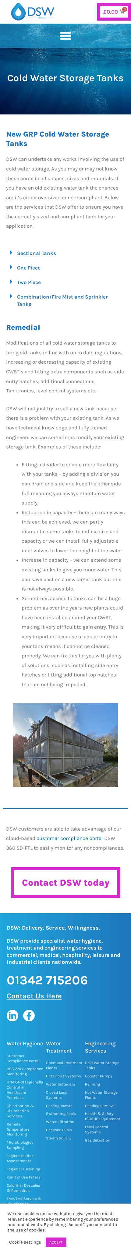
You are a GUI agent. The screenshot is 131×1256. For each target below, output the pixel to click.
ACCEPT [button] (56, 1242)
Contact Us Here (34, 996)
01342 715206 (47, 980)
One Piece (29, 268)
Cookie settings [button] (25, 1242)
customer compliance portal (70, 838)
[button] (65, 36)
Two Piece (29, 282)
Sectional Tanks (36, 253)
